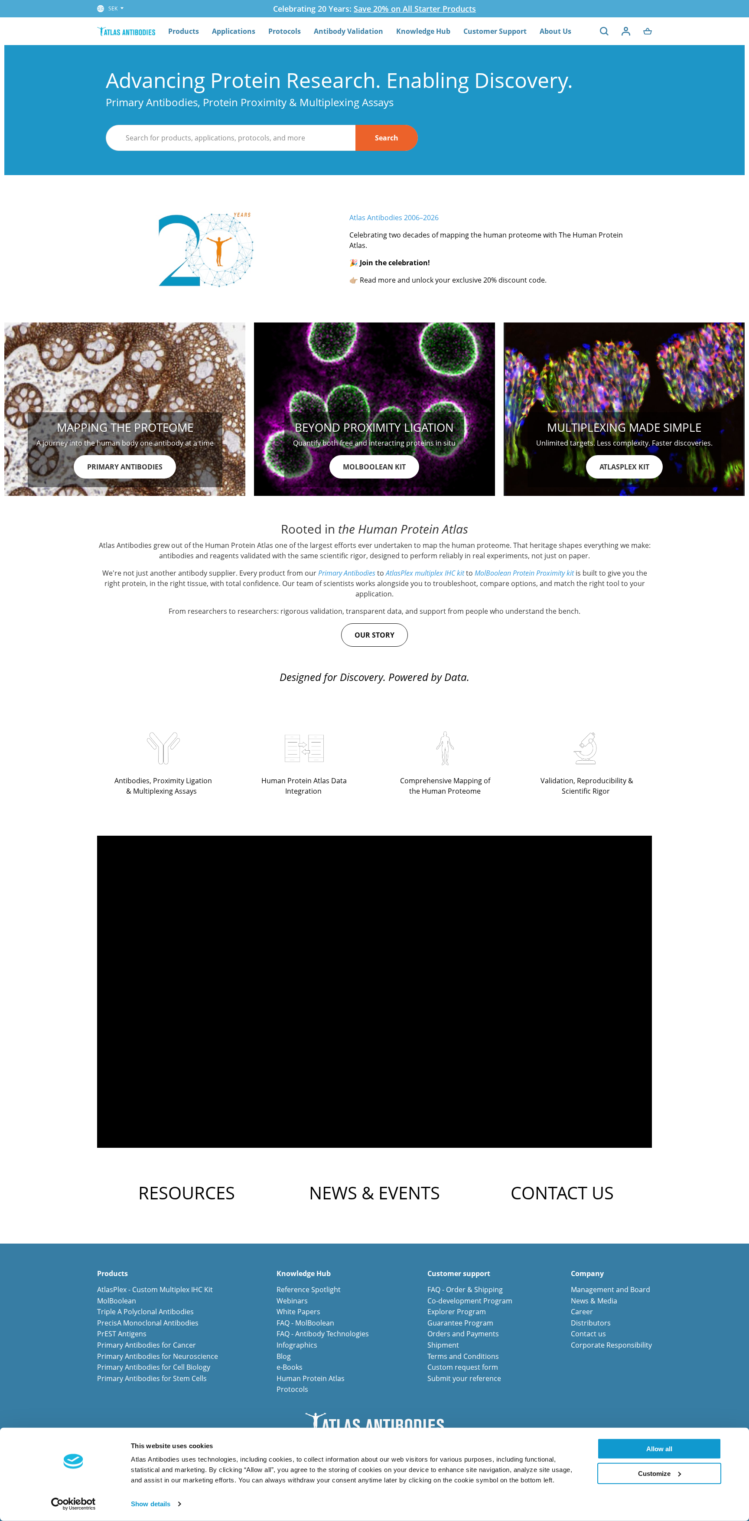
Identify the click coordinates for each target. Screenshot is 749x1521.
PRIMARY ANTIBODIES (125, 467)
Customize (654, 1473)
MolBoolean (116, 1301)
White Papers (298, 1311)
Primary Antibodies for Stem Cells (152, 1378)
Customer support (458, 1274)
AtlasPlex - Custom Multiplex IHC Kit (155, 1289)
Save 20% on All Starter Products (415, 8)
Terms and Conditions (463, 1356)
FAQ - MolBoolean (305, 1323)
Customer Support (495, 31)
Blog (284, 1356)
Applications (233, 31)
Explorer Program (456, 1311)
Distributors (591, 1323)
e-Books (290, 1367)
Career (582, 1311)
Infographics (297, 1345)
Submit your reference (464, 1378)
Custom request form (462, 1367)
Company (587, 1274)
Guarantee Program (460, 1323)
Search (386, 138)
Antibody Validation (348, 31)
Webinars (292, 1301)
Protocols (284, 31)
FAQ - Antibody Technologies (323, 1334)
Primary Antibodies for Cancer (146, 1345)
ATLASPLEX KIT (624, 467)
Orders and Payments (463, 1334)
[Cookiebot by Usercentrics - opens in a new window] (73, 1504)
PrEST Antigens (122, 1334)
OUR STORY (374, 635)
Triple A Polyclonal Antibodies (145, 1311)
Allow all (659, 1449)
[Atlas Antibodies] (126, 31)
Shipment (443, 1345)
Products (183, 31)
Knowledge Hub (423, 31)
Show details (150, 1504)
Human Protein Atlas (311, 1378)
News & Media (594, 1301)
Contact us (588, 1334)
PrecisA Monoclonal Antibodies (148, 1323)
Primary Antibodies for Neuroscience (157, 1356)
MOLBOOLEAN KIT (374, 467)
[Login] (626, 31)
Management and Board (610, 1289)
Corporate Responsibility (611, 1345)
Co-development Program (469, 1301)
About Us (555, 31)
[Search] (604, 31)
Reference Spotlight (309, 1289)
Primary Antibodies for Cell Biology (153, 1367)
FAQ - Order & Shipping (465, 1289)
